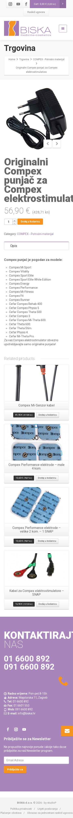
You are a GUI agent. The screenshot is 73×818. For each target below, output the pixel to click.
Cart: (45, 4)
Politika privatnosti (21, 808)
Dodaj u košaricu (30, 221)
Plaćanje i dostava (10, 812)
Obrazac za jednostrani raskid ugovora (50, 812)
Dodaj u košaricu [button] (48, 415)
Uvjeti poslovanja (48, 808)
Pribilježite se (15, 769)
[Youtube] (18, 4)
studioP (51, 802)
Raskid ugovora (36, 12)
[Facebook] (26, 4)
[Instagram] (10, 4)
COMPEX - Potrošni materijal (35, 234)
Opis (13, 246)
